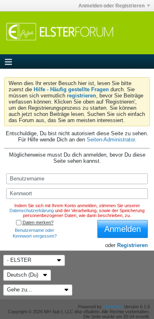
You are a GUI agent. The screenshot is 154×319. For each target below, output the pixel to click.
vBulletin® (113, 306)
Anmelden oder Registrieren (111, 6)
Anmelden (122, 228)
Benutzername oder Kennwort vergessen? (35, 233)
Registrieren (132, 245)
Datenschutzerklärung (31, 210)
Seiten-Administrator (111, 139)
